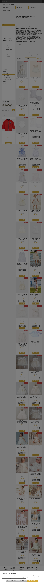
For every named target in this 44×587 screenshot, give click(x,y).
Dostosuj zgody (23, 580)
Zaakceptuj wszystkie (32, 580)
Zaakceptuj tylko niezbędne (12, 580)
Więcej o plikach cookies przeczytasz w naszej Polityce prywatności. (14, 578)
